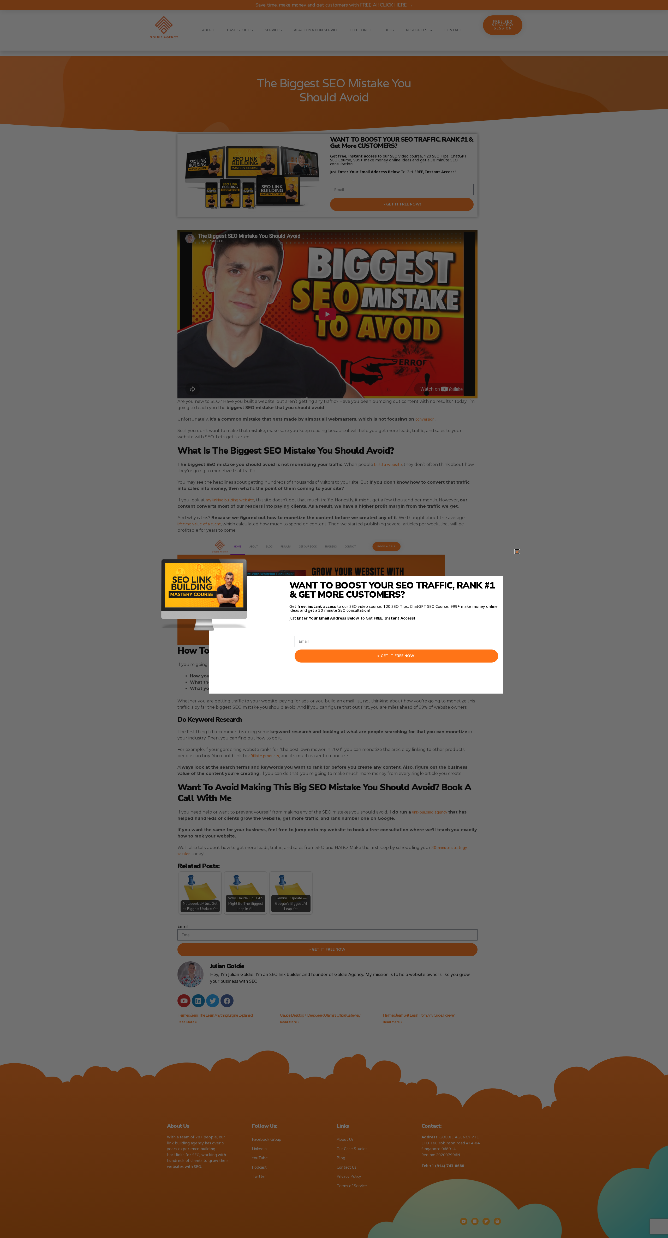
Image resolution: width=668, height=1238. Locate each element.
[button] (517, 552)
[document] (334, 619)
